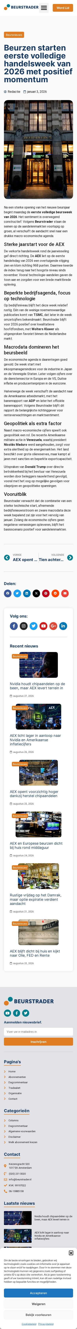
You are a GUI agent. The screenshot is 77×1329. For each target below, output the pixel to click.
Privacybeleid (46, 1323)
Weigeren (38, 1304)
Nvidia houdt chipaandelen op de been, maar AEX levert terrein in (53, 1218)
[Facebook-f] (16, 1013)
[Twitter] (25, 1013)
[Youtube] (7, 1013)
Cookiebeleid (29, 1323)
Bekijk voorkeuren (38, 1315)
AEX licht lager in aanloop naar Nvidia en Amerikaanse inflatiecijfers (52, 1235)
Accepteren (38, 1293)
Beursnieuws (14, 34)
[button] (71, 1253)
